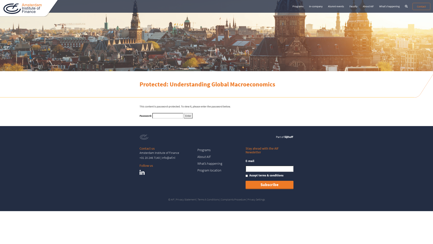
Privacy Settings (256, 199)
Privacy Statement (186, 199)
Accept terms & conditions (266, 175)
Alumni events (336, 6)
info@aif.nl (168, 158)
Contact (421, 6)
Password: (146, 115)
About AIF (368, 6)
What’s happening (389, 6)
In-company (316, 6)
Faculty (353, 6)
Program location (209, 170)
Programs (298, 6)
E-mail (250, 161)
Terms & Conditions (208, 199)
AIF (172, 199)
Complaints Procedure (233, 199)
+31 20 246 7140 (150, 158)
